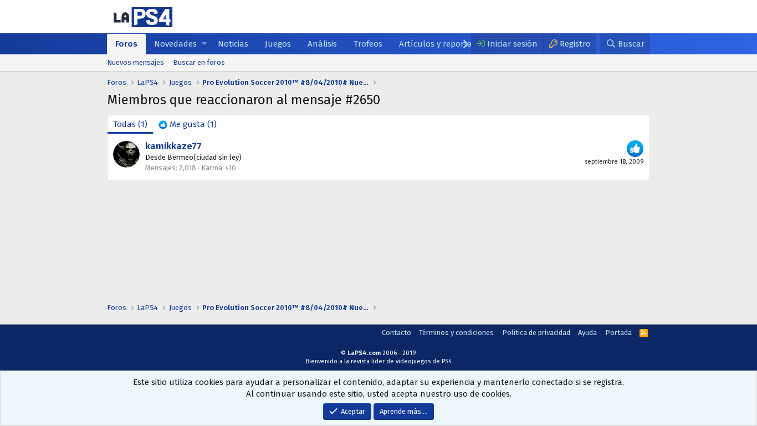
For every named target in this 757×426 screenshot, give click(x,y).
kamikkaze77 (173, 146)
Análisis (322, 44)
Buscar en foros (199, 62)
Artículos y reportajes (440, 44)
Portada (618, 332)
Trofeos (368, 44)
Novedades (175, 44)
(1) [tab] (130, 124)
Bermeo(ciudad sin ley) (204, 157)
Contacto (396, 332)
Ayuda (587, 332)
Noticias (233, 44)
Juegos (278, 44)
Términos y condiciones (456, 332)
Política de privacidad (536, 332)
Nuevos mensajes (135, 62)
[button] (204, 44)
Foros (126, 44)
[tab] (187, 124)
